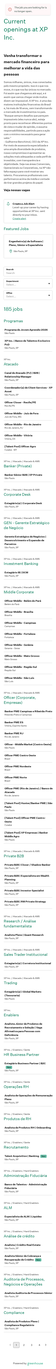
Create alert (19, 218)
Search (10, 269)
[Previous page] (10, 1345)
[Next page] (45, 1345)
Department (12, 281)
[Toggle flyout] (49, 283)
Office (9, 293)
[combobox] (6, 284)
